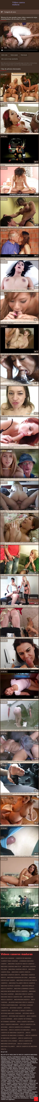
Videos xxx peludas (7, 1071)
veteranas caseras (8, 1021)
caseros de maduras (23, 958)
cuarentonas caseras (9, 961)
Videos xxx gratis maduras (15, 1095)
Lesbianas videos (19, 1093)
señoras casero (16, 1008)
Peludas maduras (11, 1089)
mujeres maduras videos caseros (21, 1002)
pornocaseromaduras (9, 1005)
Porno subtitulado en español (27, 1092)
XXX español (27, 1090)
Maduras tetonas (23, 1087)
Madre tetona (12, 1067)
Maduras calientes (11, 1087)
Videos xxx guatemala (8, 1074)
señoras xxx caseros (17, 1016)
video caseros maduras (10, 1024)
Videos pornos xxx (19, 1065)
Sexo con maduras (14, 1059)
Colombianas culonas (19, 1057)
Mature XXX (11, 1082)
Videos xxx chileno (22, 1082)
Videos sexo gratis (18, 1079)
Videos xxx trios (13, 1080)
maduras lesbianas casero (24, 988)
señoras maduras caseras (11, 1013)
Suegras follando (6, 1098)
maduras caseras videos (18, 969)
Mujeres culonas (6, 1057)
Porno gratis (31, 1070)
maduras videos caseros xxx (11, 997)
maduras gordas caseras (10, 986)
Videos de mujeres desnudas (27, 1067)
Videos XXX (21, 1076)
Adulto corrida (4, 55)
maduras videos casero (24, 994)
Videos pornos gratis (20, 1086)
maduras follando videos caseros (22, 983)
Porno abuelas (23, 1080)
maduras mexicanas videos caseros (14, 991)
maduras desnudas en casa (17, 977)
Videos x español (6, 1068)
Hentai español (26, 1059)
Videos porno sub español (15, 1073)
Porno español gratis (23, 1058)
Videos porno (22, 1089)
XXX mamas (27, 1062)
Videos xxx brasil (30, 1073)
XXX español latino (31, 1095)
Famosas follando (7, 1065)
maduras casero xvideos (21, 972)
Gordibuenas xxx (6, 1093)
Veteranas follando (26, 1064)
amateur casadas (7, 958)
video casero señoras (25, 1021)
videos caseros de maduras (19, 1030)
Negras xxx (33, 1098)
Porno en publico (6, 1077)
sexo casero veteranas (23, 1019)
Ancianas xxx (18, 1062)
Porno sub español (12, 1064)
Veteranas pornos (28, 1077)
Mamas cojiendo (24, 1084)
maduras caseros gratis (10, 975)
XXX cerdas (9, 1086)
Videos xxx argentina (8, 1099)
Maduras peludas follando (9, 1092)
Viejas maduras (6, 1079)
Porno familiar (11, 1058)
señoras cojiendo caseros (22, 1010)
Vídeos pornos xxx (8, 1096)
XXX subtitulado (12, 1084)
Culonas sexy (30, 1076)
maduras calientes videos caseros (21, 964)
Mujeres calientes (18, 1068)
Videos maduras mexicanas (20, 1061)
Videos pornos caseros (20, 1083)
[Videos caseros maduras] (36, 1099)
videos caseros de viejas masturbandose (9, 59)
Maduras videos (30, 1068)
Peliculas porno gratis (21, 1071)
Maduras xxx (5, 1070)
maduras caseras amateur (11, 966)
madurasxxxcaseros (22, 999)
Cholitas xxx (13, 1076)
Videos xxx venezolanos (21, 1098)
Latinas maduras (20, 1096)
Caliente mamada (14, 55)
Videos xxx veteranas (23, 1074)
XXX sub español (31, 1096)
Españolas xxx (17, 1077)
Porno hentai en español (18, 1070)
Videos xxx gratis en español (13, 1090)
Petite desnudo (24, 55)
